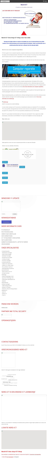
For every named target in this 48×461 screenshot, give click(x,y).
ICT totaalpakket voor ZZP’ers (11, 238)
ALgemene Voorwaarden (35, 454)
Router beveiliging (7, 232)
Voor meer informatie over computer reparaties (33, 86)
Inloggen (16, 456)
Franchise (4, 307)
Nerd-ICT (24, 5)
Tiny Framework (9, 456)
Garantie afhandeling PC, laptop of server (15, 242)
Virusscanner (6, 244)
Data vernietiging (7, 236)
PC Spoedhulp (6, 230)
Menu (45, 1)
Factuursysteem (7, 240)
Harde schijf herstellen (9, 234)
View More (5, 162)
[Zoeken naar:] (7, 214)
